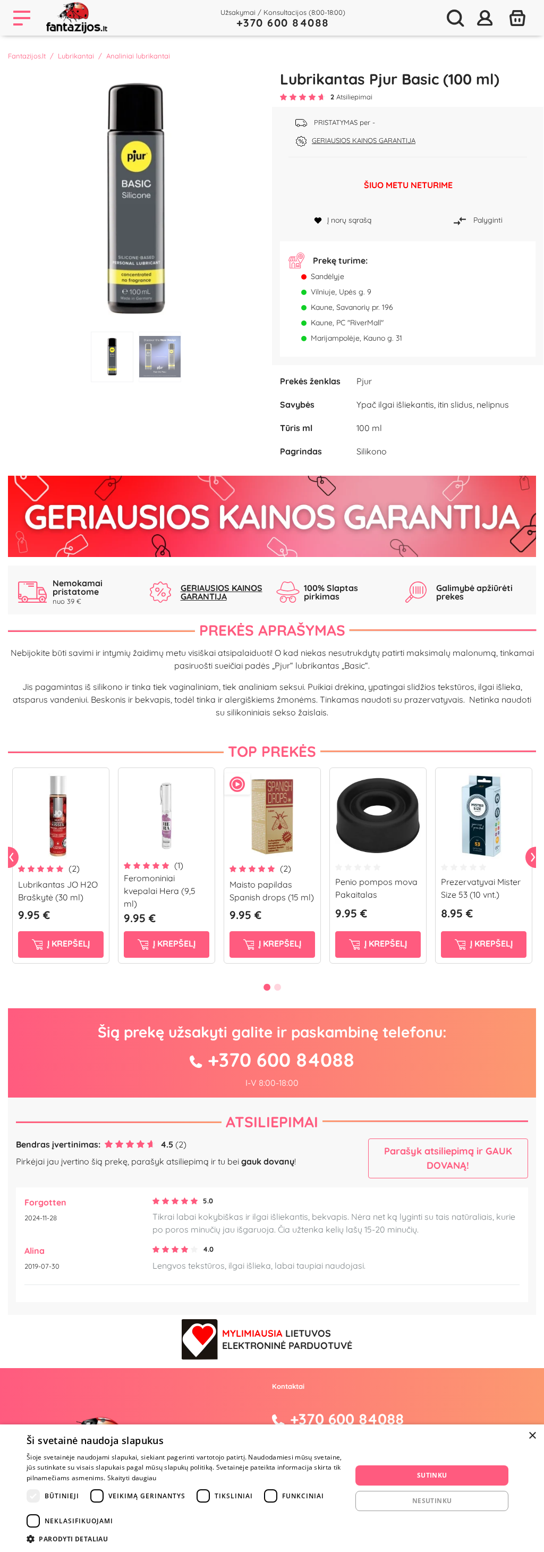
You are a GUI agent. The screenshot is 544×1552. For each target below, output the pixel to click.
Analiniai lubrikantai (138, 56)
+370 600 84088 (282, 22)
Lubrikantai (76, 56)
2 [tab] (160, 357)
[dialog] (272, 1488)
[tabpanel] (136, 198)
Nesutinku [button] (432, 1500)
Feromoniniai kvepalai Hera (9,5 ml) (160, 891)
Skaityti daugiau (132, 1477)
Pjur (364, 381)
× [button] (532, 1436)
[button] (184, 1538)
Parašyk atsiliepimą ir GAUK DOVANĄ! (448, 1158)
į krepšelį (67, 943)
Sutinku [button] (432, 1475)
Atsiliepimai (272, 1121)
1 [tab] (112, 357)
